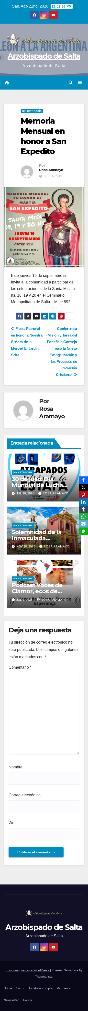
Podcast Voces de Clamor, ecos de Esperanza (37, 591)
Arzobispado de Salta (44, 56)
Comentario (20, 667)
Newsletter (11, 1000)
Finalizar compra (41, 988)
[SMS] (83, 531)
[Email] (83, 524)
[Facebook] (83, 480)
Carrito (20, 988)
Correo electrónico (25, 795)
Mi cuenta (63, 988)
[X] (83, 487)
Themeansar (43, 976)
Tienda (27, 1000)
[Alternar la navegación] (80, 83)
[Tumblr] (83, 509)
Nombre (15, 767)
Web (13, 823)
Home (8, 988)
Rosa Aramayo (51, 170)
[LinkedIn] (83, 502)
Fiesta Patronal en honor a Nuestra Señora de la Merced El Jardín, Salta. (26, 342)
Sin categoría (32, 111)
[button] (71, 83)
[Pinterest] (83, 494)
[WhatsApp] (83, 516)
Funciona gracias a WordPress (28, 970)
